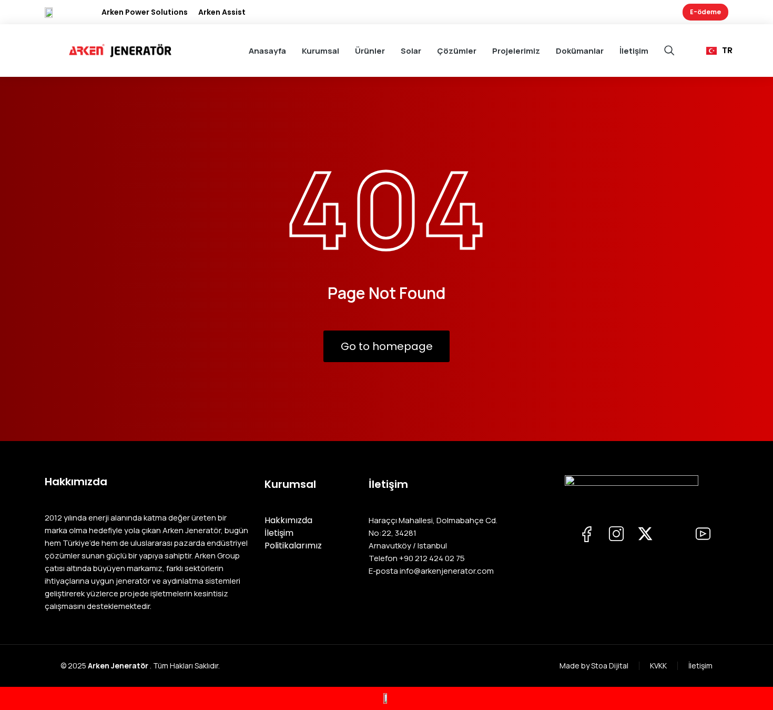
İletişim (700, 666)
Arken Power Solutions (144, 12)
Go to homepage (387, 346)
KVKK (658, 666)
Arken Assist (222, 12)
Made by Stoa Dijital (594, 666)
